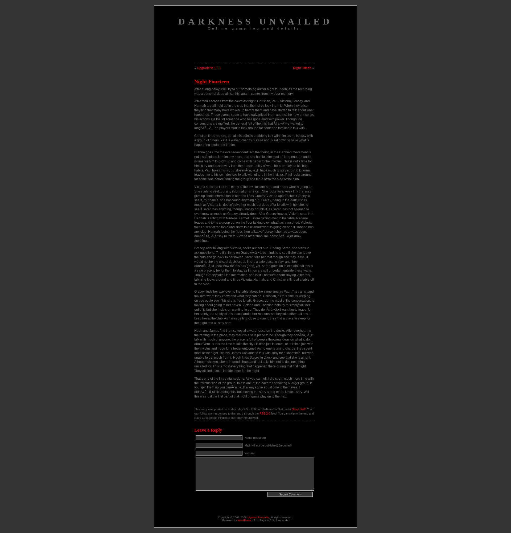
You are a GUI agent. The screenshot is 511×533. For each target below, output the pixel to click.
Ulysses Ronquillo (258, 517)
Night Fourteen (211, 81)
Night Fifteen (302, 68)
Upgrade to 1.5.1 (209, 68)
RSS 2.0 (264, 413)
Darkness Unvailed (255, 21)
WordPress (244, 520)
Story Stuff (299, 409)
